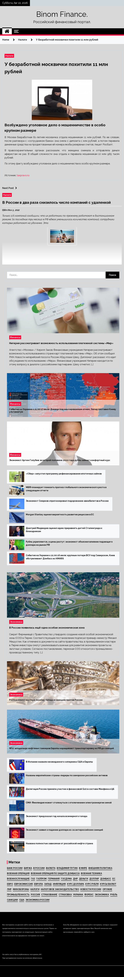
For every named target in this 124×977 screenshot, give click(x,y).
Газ (33, 878)
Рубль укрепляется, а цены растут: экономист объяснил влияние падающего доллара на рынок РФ (69, 543)
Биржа (28, 868)
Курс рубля (92, 884)
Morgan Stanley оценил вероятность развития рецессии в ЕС (60, 514)
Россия (35, 894)
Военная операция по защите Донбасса (55, 873)
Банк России (15, 868)
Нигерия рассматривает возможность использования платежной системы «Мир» (61, 343)
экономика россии (37, 900)
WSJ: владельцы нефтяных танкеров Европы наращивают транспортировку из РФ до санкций (61, 748)
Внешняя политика (100, 868)
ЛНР (9, 889)
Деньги (83, 878)
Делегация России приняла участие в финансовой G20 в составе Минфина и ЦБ (70, 789)
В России (39, 868)
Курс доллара (75, 884)
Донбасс (105, 878)
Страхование (49, 894)
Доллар (94, 878)
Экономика (16, 622)
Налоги (9, 55)
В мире (83, 868)
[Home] (7, 31)
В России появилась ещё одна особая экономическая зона (47, 627)
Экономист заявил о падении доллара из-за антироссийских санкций (64, 830)
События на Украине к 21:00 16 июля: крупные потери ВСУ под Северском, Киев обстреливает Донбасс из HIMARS (70, 557)
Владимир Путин (67, 868)
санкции (12, 900)
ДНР (75, 878)
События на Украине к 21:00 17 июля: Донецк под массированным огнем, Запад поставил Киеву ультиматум (62, 410)
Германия (54, 878)
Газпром (41, 878)
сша (21, 900)
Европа (38, 884)
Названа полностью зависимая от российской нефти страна (59, 843)
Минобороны (21, 889)
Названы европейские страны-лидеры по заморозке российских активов (67, 775)
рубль (113, 894)
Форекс (88, 894)
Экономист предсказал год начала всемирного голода (56, 816)
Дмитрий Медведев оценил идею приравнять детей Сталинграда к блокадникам (64, 530)
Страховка (65, 894)
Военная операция (18, 873)
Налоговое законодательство (60, 889)
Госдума (66, 878)
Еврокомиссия (23, 884)
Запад (48, 884)
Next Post (8, 188)
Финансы (15, 337)
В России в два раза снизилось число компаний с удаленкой (56, 202)
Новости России (90, 889)
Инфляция (59, 884)
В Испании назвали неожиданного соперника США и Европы (59, 762)
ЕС (113, 878)
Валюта (50, 868)
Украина (78, 894)
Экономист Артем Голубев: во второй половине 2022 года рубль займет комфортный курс (59, 460)
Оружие (107, 889)
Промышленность (18, 894)
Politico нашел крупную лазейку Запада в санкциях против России (46, 700)
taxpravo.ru (23, 175)
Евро (10, 884)
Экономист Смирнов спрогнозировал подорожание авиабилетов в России (67, 501)
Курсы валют (108, 884)
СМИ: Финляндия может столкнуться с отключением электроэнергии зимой (69, 802)
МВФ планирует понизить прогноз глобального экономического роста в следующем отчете (66, 489)
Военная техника (91, 873)
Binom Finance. (62, 14)
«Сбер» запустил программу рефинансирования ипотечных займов (64, 473)
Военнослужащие (18, 878)
